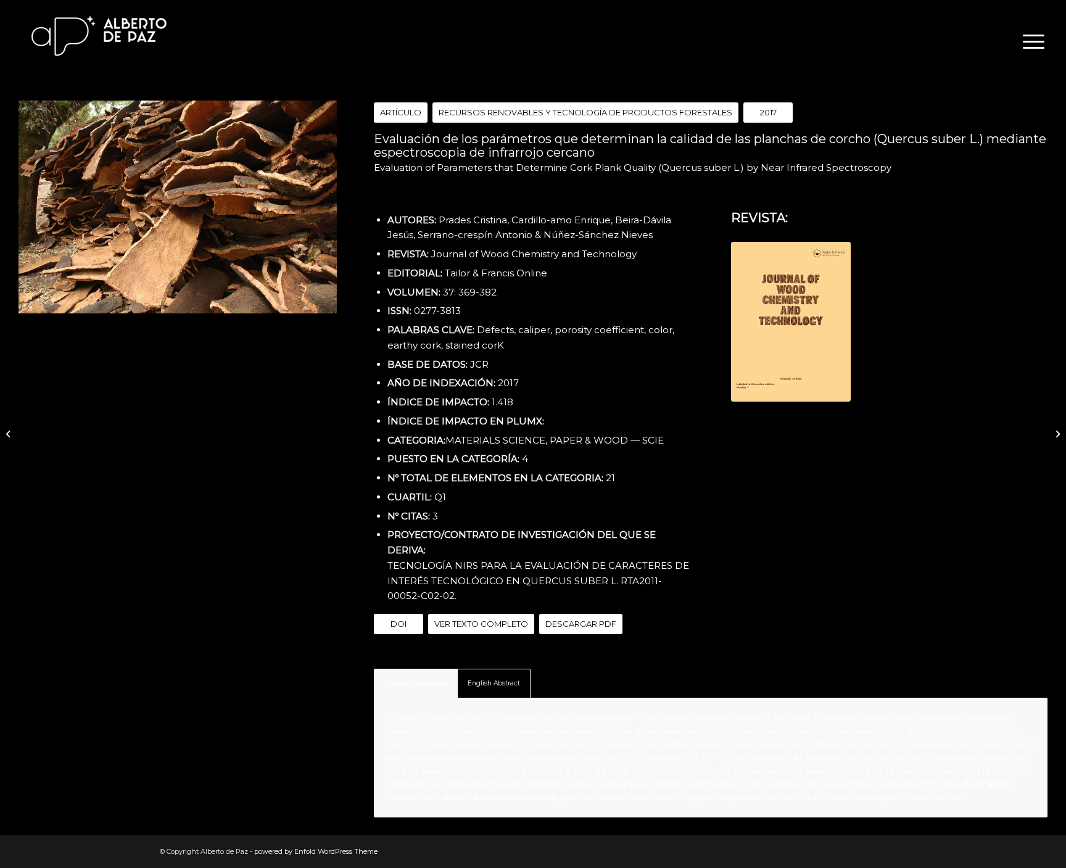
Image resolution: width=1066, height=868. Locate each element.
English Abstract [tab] (494, 683)
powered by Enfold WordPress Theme (316, 851)
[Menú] (1029, 41)
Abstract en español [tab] (415, 683)
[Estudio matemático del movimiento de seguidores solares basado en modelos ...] (9, 434)
